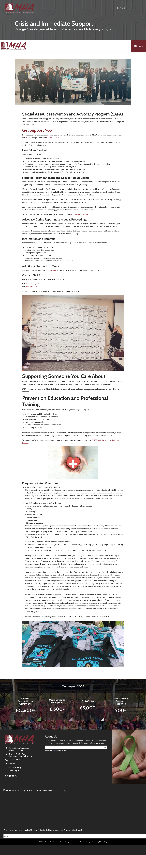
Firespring (103, 842)
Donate (138, 46)
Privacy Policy (85, 842)
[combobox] (128, 8)
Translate (62, 750)
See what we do (97, 743)
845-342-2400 (14, 760)
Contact (11, 763)
